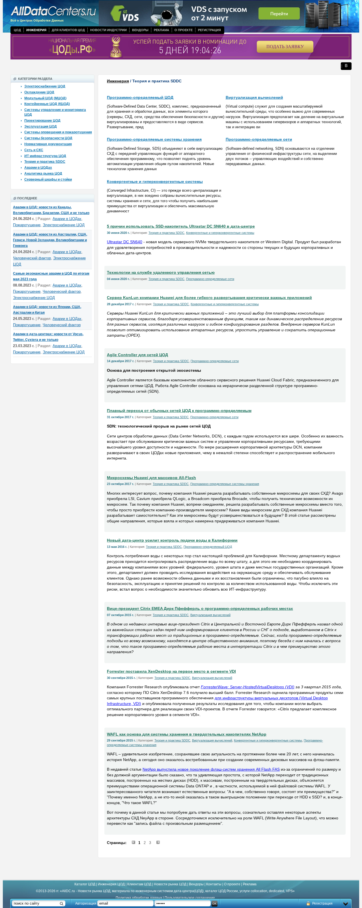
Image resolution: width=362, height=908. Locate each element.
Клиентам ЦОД (139, 884)
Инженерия (36, 30)
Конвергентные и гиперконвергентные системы (155, 181)
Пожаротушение (26, 225)
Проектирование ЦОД (42, 121)
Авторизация (85, 903)
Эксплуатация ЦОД (40, 127)
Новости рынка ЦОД (170, 884)
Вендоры (140, 30)
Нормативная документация (48, 144)
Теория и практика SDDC (44, 162)
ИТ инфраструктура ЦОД (45, 156)
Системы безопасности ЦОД (48, 138)
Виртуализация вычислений (254, 97)
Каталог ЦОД (84, 884)
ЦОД (17, 30)
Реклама (161, 30)
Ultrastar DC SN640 (124, 242)
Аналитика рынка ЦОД (43, 174)
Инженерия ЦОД (111, 884)
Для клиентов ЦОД (68, 30)
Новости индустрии (108, 30)
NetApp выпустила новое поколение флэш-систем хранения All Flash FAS (211, 769)
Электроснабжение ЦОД (44, 86)
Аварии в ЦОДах (38, 168)
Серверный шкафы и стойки (48, 179)
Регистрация (209, 30)
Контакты (213, 884)
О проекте (183, 30)
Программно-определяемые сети (259, 139)
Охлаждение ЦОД (39, 92)
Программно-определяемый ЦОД (140, 97)
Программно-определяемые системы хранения (154, 139)
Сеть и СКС (33, 150)
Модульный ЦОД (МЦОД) (45, 98)
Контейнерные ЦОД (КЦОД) (47, 104)
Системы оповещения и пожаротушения (58, 132)
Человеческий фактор (32, 258)
